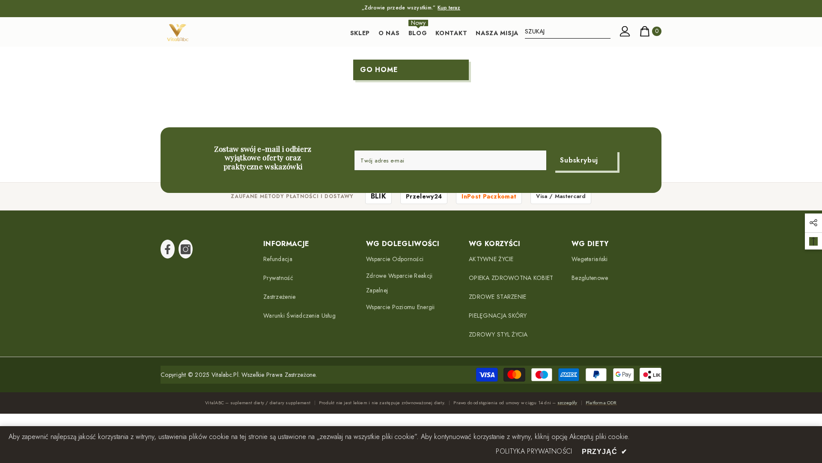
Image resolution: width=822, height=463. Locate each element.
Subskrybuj (579, 160)
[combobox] (568, 31)
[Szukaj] (568, 31)
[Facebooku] (168, 249)
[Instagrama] (186, 249)
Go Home (379, 70)
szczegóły (567, 402)
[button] (813, 222)
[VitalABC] (178, 32)
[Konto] (625, 31)
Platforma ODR (601, 402)
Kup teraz (449, 8)
